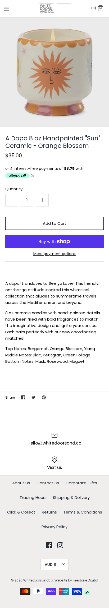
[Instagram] (60, 545)
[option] (54, 72)
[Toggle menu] (6, 8)
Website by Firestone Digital (76, 580)
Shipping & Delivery (71, 497)
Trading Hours (33, 497)
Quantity (13, 189)
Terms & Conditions (82, 512)
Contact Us (48, 483)
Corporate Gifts (81, 483)
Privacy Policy (54, 526)
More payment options (54, 254)
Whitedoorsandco (38, 580)
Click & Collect (21, 512)
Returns (49, 512)
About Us (21, 483)
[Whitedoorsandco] (54, 9)
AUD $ (50, 564)
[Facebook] (49, 545)
